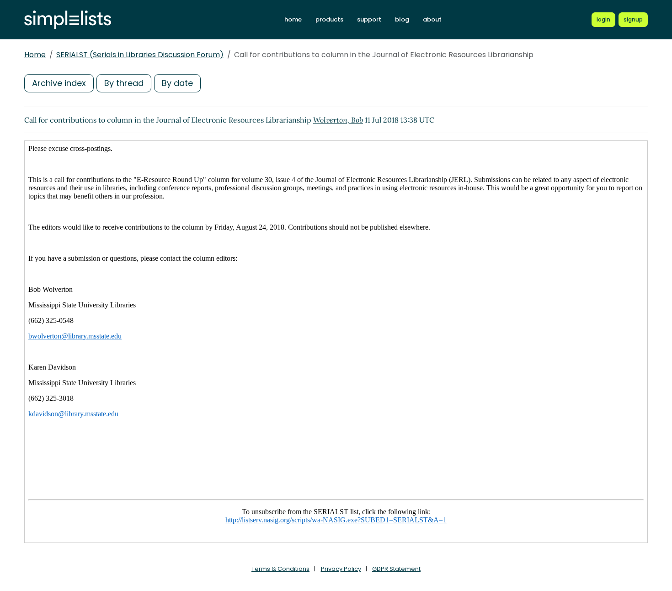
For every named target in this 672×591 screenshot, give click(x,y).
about (432, 19)
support (369, 19)
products (329, 19)
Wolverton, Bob (338, 119)
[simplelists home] (67, 20)
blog (402, 19)
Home (35, 54)
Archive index (59, 83)
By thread (124, 83)
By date (177, 83)
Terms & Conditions (280, 568)
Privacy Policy (341, 568)
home (293, 19)
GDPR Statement (396, 568)
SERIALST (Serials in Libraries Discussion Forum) (140, 54)
